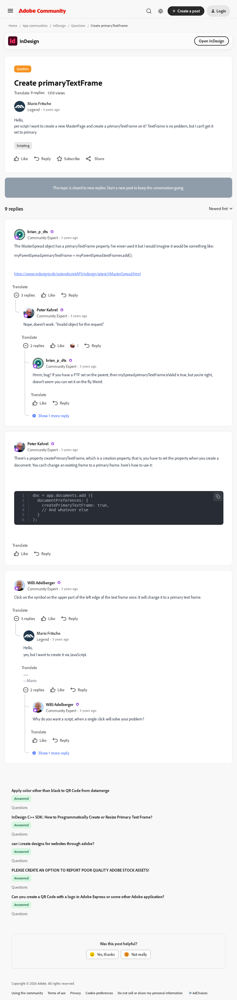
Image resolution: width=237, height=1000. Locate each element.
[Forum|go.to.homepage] (42, 11)
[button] (10, 12)
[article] (118, 264)
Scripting (23, 145)
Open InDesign (211, 40)
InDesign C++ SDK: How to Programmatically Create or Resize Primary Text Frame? (82, 816)
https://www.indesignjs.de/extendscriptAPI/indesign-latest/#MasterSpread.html (77, 273)
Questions (78, 25)
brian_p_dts (37, 231)
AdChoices (200, 993)
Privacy (75, 993)
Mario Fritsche (39, 103)
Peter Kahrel (47, 309)
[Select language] (160, 11)
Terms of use (57, 993)
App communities (35, 25)
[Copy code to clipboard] (218, 496)
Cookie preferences (99, 993)
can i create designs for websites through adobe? (53, 843)
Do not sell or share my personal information (150, 993)
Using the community (27, 993)
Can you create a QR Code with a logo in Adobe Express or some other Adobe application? (88, 896)
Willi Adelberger (41, 582)
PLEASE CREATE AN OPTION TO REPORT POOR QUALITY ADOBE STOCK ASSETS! (80, 870)
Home (13, 25)
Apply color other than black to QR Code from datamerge (60, 790)
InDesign (59, 25)
